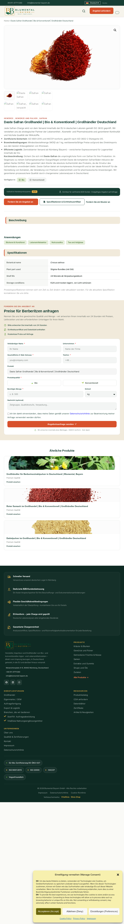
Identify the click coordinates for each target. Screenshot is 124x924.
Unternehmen (69, 344)
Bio (36, 383)
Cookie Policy (66, 918)
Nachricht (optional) (15, 400)
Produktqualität (13, 378)
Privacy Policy (79, 918)
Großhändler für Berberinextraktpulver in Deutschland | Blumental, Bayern (45, 474)
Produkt (10, 366)
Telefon (66, 355)
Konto (105, 3)
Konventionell (91, 383)
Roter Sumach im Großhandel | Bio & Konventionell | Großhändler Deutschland (47, 506)
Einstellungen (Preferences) (104, 911)
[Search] (83, 11)
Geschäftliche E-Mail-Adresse (19, 355)
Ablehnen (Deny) (75, 911)
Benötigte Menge (14, 389)
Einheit (88, 389)
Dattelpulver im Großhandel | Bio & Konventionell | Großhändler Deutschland (46, 538)
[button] (117, 874)
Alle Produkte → (81, 677)
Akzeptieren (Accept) (48, 911)
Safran (43, 118)
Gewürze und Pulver (26, 118)
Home (6, 21)
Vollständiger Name (15, 344)
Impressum (91, 918)
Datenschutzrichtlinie (80, 413)
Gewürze (8, 118)
